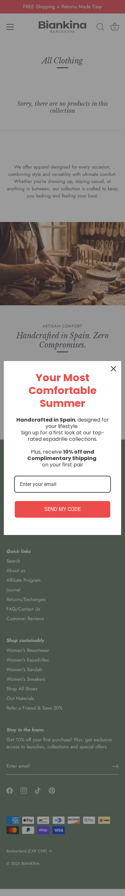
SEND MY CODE (62, 509)
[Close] (113, 368)
